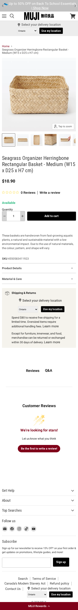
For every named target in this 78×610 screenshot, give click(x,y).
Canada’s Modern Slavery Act (24, 583)
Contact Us (13, 589)
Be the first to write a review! (39, 448)
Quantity (7, 209)
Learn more (51, 326)
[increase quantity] (22, 216)
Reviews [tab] (32, 371)
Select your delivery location (41, 24)
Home (5, 46)
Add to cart (51, 216)
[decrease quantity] (4, 216)
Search (23, 579)
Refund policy (59, 583)
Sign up (61, 562)
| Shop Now (40, 8)
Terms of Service (44, 579)
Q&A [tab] (48, 370)
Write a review (50, 193)
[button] (39, 606)
